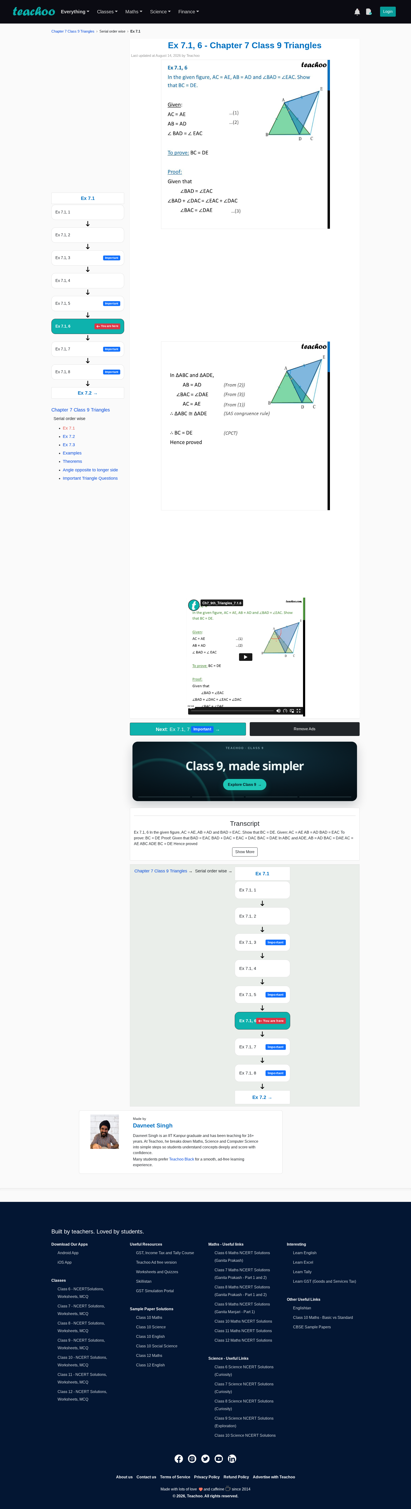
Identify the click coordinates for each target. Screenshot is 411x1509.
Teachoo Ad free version (156, 1262)
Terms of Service (175, 1477)
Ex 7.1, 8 (86, 372)
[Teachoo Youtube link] (219, 1458)
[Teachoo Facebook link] (179, 1458)
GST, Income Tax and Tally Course (165, 1253)
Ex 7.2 (69, 436)
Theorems (72, 461)
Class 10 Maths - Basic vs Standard (323, 1318)
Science (158, 11)
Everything (73, 11)
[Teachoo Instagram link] (192, 1458)
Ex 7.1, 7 (86, 349)
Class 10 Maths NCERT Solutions (243, 1321)
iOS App (65, 1262)
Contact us (146, 1477)
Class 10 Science (151, 1327)
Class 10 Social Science (156, 1346)
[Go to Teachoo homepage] (33, 11)
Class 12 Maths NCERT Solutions (243, 1340)
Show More (244, 852)
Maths (131, 11)
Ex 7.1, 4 (62, 281)
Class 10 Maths (149, 1318)
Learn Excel (303, 1262)
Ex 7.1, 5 (86, 303)
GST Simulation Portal (155, 1291)
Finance (186, 11)
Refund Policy (236, 1477)
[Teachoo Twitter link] (206, 1458)
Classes (105, 11)
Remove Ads (304, 729)
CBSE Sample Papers (312, 1327)
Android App (68, 1253)
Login (388, 12)
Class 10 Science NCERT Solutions (245, 1435)
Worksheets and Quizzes (157, 1272)
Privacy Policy (207, 1477)
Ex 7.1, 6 (86, 326)
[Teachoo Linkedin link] (232, 1458)
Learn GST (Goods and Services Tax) (324, 1281)
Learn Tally (302, 1272)
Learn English (305, 1253)
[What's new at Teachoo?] (357, 11)
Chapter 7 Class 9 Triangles (72, 31)
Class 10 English (150, 1337)
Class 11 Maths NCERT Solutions (243, 1331)
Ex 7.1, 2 (62, 235)
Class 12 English (150, 1365)
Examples (72, 453)
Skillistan (144, 1281)
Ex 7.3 (69, 444)
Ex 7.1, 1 (62, 212)
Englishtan (302, 1308)
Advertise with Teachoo (274, 1477)
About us (124, 1477)
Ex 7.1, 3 (86, 258)
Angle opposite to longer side (90, 470)
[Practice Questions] (368, 11)
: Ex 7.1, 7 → (188, 729)
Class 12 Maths (149, 1356)
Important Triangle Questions (90, 478)
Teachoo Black (181, 1159)
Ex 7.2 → (88, 393)
